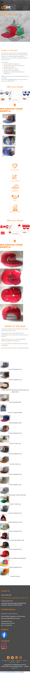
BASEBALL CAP (19, 660)
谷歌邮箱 (12, 672)
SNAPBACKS (13, 660)
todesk (19, 672)
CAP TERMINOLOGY (5, 660)
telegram (16, 672)
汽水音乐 (2, 672)
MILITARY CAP (12, 662)
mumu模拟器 (7, 672)
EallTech (16, 668)
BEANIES (17, 662)
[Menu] (2, 2)
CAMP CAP (25, 660)
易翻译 (22, 672)
